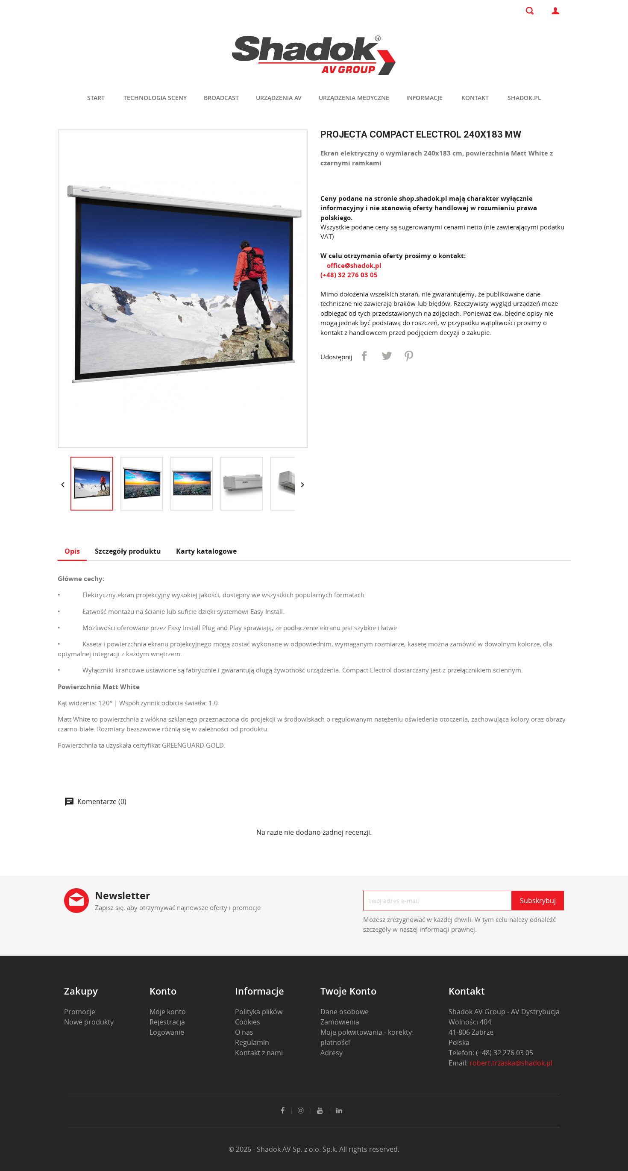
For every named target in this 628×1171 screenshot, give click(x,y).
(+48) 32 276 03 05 (349, 274)
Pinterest (408, 355)
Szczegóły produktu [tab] (128, 551)
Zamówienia (339, 1022)
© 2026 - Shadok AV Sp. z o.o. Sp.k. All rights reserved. (314, 1149)
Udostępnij (364, 355)
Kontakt (475, 98)
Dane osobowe (344, 1011)
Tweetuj (386, 355)
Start (96, 98)
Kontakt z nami (259, 1052)
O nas (244, 1032)
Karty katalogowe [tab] (206, 551)
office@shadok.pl (353, 265)
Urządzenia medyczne (354, 98)
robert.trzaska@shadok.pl (511, 1063)
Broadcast (221, 98)
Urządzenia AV (279, 98)
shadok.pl (524, 98)
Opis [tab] (72, 551)
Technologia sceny (155, 98)
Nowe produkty (89, 1022)
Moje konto (168, 1011)
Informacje (424, 98)
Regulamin (252, 1042)
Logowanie (167, 1032)
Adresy (331, 1052)
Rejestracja (167, 1022)
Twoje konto (348, 991)
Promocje (79, 1011)
